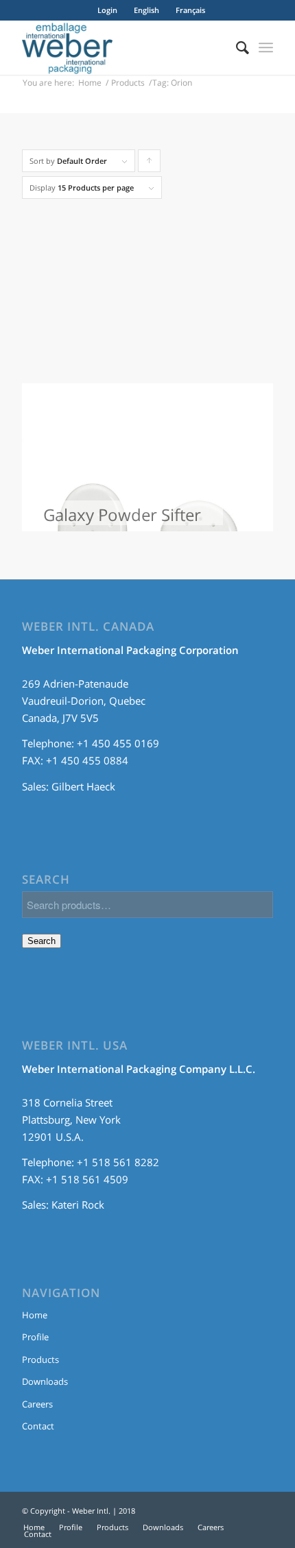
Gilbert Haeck (83, 786)
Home (90, 82)
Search (41, 941)
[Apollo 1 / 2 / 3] (147, 266)
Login (107, 10)
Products (128, 82)
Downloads (45, 1381)
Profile (35, 1337)
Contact (38, 1426)
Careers (37, 1404)
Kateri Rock (77, 1204)
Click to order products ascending (150, 164)
